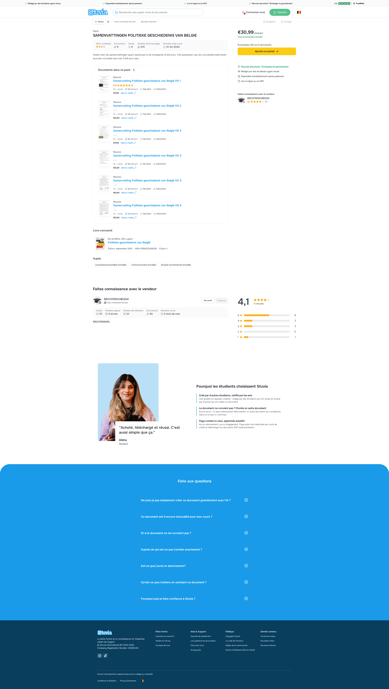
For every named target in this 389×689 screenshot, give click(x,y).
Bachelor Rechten (149, 22)
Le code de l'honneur (234, 641)
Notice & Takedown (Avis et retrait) (240, 650)
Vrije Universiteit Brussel (125, 22)
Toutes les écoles (267, 636)
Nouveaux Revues (268, 645)
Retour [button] (101, 22)
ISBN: (137, 248)
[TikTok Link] (105, 655)
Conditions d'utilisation (106, 681)
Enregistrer (271, 22)
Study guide (196, 650)
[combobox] (158, 12)
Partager (288, 22)
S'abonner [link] (221, 300)
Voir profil (208, 300)
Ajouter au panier (265, 51)
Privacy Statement (128, 681)
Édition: (163, 248)
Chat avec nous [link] (197, 645)
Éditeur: (112, 248)
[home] (98, 12)
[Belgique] (108, 21)
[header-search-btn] (116, 13)
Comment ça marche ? (165, 636)
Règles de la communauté (236, 645)
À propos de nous (163, 645)
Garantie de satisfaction (201, 636)
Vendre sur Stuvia (163, 641)
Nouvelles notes (267, 641)
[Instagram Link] (99, 655)
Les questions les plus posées (203, 641)
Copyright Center (232, 636)
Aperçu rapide (127, 93)
